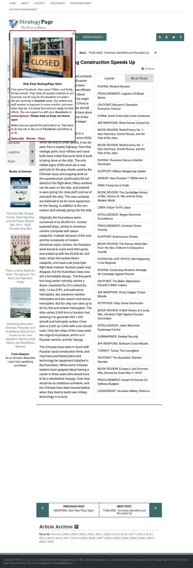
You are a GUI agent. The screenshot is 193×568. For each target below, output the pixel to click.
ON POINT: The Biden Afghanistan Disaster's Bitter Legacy (119, 283)
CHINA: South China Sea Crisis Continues (124, 116)
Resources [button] (92, 37)
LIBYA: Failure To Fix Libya (114, 207)
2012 (59, 538)
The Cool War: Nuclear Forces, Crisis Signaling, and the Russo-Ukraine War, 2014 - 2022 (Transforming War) (20, 220)
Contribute (57, 3)
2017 (132, 534)
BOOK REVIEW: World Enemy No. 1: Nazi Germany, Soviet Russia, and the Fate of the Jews (121, 134)
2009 (84, 538)
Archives (150, 68)
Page (36, 23)
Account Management (23, 9)
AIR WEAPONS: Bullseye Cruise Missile (123, 343)
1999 (50, 542)
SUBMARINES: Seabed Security (118, 336)
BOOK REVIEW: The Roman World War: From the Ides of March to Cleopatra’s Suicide (123, 248)
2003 (133, 538)
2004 (125, 538)
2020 (107, 534)
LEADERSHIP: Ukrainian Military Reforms (124, 391)
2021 (99, 534)
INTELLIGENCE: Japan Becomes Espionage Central (119, 327)
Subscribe (17, 138)
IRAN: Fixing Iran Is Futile (113, 185)
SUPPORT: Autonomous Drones (118, 236)
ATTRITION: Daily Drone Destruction (120, 303)
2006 (109, 538)
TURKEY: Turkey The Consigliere (118, 350)
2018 (124, 534)
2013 (50, 538)
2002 (142, 538)
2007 (100, 538)
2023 (82, 534)
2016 (140, 534)
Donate (31, 138)
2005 (117, 538)
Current (56, 534)
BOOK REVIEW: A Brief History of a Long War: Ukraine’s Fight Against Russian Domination (123, 314)
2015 (149, 534)
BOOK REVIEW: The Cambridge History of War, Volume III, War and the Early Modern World (123, 196)
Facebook (49, 129)
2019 (116, 534)
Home (12, 3)
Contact (39, 3)
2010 (75, 538)
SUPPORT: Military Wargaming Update (122, 171)
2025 (66, 534)
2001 (150, 538)
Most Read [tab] (139, 78)
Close (41, 138)
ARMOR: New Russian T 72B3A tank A (122, 178)
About (25, 3)
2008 (92, 538)
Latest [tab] (109, 78)
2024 (74, 534)
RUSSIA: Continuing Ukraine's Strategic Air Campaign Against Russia (122, 272)
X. (16, 133)
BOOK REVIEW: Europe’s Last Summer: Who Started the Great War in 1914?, (123, 370)
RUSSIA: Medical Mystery (114, 86)
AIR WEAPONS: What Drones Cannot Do (123, 123)
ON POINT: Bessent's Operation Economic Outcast (118, 106)
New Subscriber (80, 3)
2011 (67, 538)
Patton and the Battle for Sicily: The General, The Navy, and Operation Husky (20, 276)
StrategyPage (29, 559)
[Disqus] (99, 452)
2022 (91, 534)
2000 (42, 542)
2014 (42, 538)
